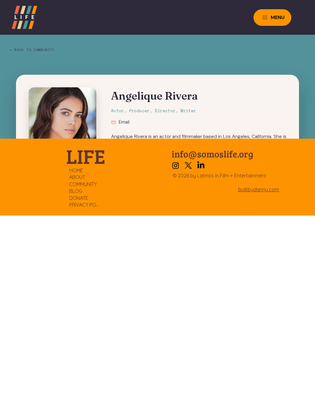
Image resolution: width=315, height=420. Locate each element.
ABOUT (77, 177)
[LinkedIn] (201, 165)
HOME (76, 170)
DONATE (78, 198)
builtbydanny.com (258, 189)
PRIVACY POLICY (84, 205)
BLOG (75, 191)
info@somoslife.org (212, 154)
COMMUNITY (83, 184)
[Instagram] (175, 165)
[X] (188, 165)
